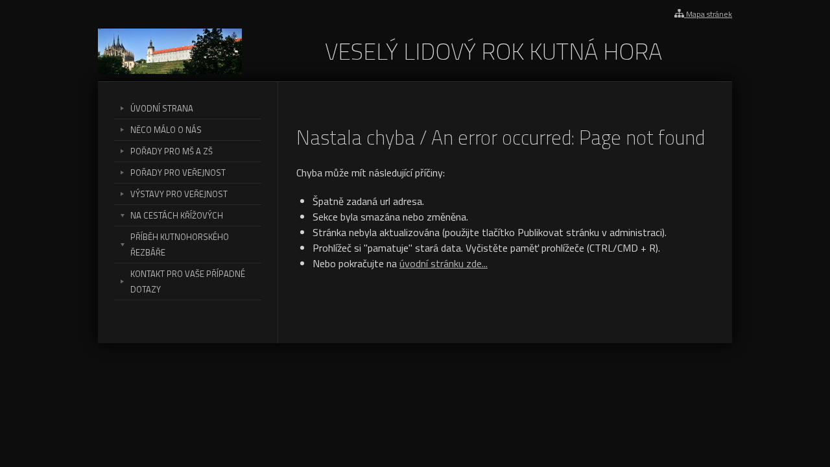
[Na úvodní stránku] (170, 70)
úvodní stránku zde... (443, 263)
